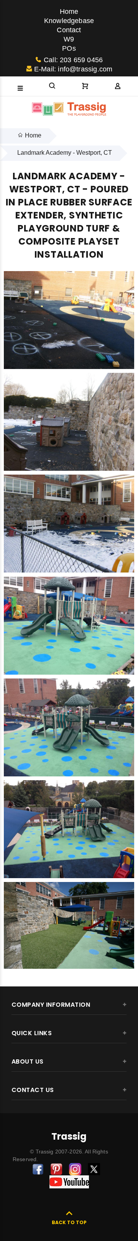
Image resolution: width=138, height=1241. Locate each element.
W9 (69, 39)
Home (69, 11)
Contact (69, 30)
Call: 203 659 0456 (73, 60)
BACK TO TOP (69, 1222)
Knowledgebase (69, 21)
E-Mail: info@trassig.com (73, 69)
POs (69, 48)
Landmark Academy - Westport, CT (64, 152)
